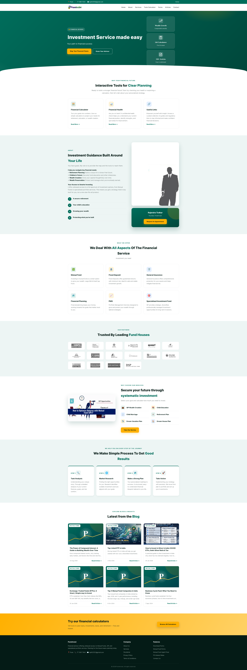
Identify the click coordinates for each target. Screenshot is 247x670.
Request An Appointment (155, 221)
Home (177, 2)
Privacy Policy (128, 655)
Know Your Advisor (102, 51)
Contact (176, 7)
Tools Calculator (150, 7)
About (130, 7)
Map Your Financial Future (79, 51)
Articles (168, 7)
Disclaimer (127, 652)
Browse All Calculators (168, 624)
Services (138, 7)
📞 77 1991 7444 (80, 2)
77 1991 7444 (81, 652)
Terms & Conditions (130, 658)
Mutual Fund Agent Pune (161, 652)
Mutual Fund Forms (159, 649)
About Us (127, 646)
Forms (160, 7)
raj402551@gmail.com (96, 652)
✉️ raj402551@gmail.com (95, 2)
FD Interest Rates (158, 655)
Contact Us (157, 658)
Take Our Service (130, 430)
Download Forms (158, 646)
